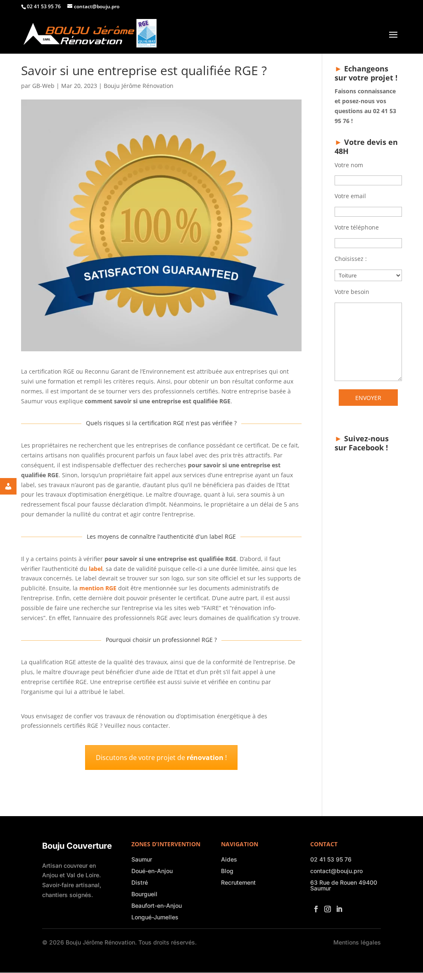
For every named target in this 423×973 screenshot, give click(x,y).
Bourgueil (144, 893)
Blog (227, 870)
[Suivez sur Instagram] (326, 906)
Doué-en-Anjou (152, 870)
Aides (229, 859)
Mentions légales (357, 942)
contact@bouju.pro (336, 870)
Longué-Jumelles (154, 917)
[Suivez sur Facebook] (314, 906)
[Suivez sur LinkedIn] (337, 906)
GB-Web (43, 86)
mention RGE (97, 588)
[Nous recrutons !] (14, 486)
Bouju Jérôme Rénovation (138, 86)
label (95, 569)
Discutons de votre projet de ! (161, 757)
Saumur (141, 859)
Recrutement (238, 882)
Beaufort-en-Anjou (156, 905)
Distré (139, 882)
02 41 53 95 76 (331, 859)
